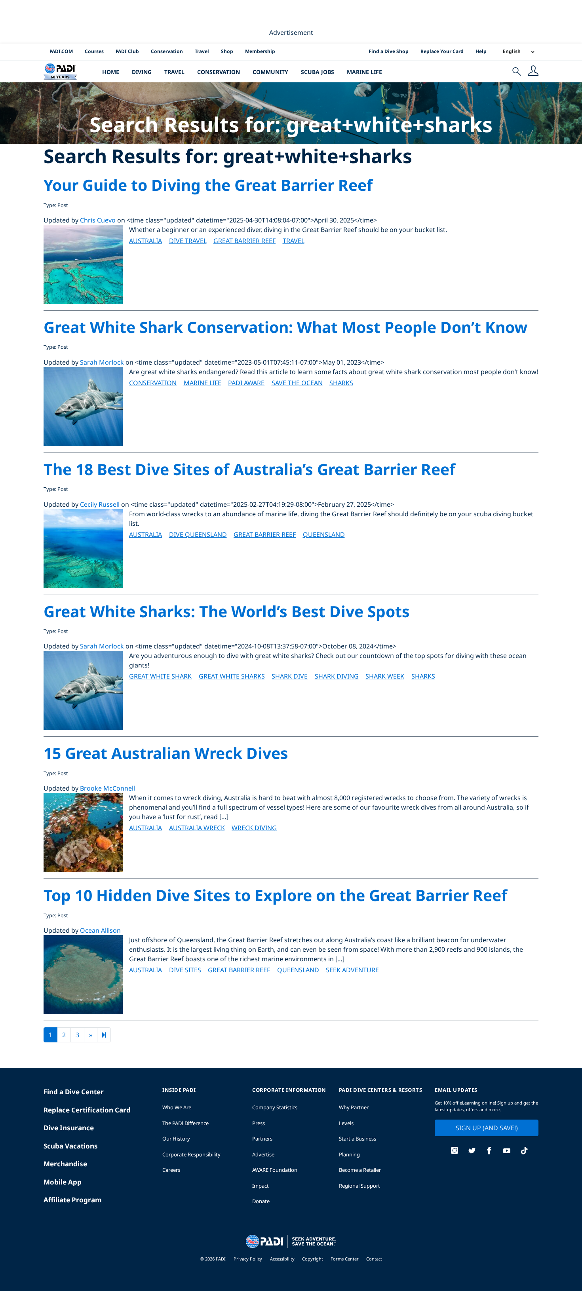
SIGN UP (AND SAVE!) (487, 1128)
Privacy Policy (248, 1259)
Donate (261, 1201)
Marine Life (364, 72)
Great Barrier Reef (244, 240)
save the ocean (297, 382)
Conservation (167, 51)
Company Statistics (274, 1107)
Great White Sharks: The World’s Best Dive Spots (227, 611)
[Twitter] (472, 1151)
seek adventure (352, 970)
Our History (176, 1138)
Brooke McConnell (107, 788)
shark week (384, 676)
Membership (260, 51)
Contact (374, 1259)
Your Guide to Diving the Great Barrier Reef (208, 184)
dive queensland (198, 534)
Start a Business (357, 1138)
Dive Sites (185, 970)
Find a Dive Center (74, 1091)
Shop (227, 51)
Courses (94, 51)
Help (481, 51)
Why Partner (354, 1107)
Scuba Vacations (71, 1145)
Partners (262, 1138)
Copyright (313, 1259)
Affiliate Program (73, 1199)
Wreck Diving (254, 827)
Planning (349, 1154)
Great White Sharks (232, 676)
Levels (346, 1123)
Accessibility (283, 1259)
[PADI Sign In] (533, 72)
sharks (341, 382)
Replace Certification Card (87, 1109)
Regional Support (359, 1185)
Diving (142, 72)
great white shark (160, 676)
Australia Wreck (197, 827)
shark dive (290, 676)
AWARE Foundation (274, 1169)
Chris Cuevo (98, 220)
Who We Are (176, 1107)
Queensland (324, 534)
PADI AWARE (246, 382)
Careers (171, 1169)
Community (270, 72)
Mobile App (63, 1181)
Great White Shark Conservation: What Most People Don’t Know (285, 326)
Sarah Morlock (102, 362)
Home (110, 72)
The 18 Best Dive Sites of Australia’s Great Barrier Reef (249, 468)
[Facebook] (489, 1151)
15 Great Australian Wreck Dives (166, 752)
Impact (260, 1185)
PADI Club (127, 51)
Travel (202, 51)
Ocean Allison (100, 930)
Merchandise (65, 1163)
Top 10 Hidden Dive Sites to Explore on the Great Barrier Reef (275, 894)
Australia (145, 240)
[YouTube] (507, 1151)
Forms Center (345, 1259)
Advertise (263, 1154)
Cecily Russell (100, 504)
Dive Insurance (69, 1127)
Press (258, 1123)
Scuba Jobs (317, 72)
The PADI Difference (185, 1123)
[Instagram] (454, 1151)
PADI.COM (61, 51)
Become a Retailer (360, 1169)
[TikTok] (524, 1151)
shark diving (337, 676)
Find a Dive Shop (389, 51)
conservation (153, 382)
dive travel (188, 240)
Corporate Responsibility (191, 1154)
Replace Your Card (442, 51)
